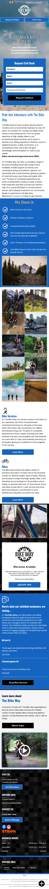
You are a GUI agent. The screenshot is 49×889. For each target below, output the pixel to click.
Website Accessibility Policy (30, 881)
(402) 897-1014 (9, 814)
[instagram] (9, 827)
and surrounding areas (11, 803)
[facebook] (4, 827)
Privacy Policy (5, 879)
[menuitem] (6, 868)
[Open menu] (46, 10)
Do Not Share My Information (20, 879)
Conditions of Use (35, 879)
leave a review (19, 630)
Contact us (18, 196)
